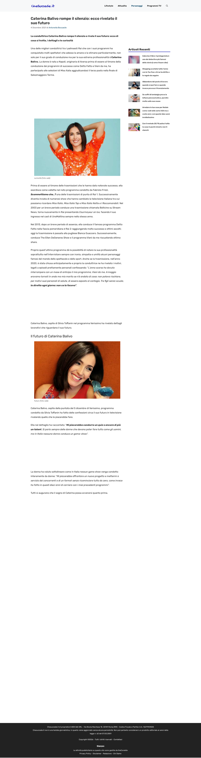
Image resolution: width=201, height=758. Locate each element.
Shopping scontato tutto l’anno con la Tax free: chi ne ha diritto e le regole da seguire (156, 72)
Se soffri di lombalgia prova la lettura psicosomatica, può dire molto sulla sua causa (155, 98)
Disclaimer (97, 754)
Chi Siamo (117, 754)
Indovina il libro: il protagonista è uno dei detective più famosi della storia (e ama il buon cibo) (155, 59)
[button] (167, 5)
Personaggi (136, 6)
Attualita (122, 6)
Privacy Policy (85, 754)
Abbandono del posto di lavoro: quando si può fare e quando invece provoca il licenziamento (155, 85)
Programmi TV (154, 6)
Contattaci (118, 739)
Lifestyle (108, 6)
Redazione (107, 754)
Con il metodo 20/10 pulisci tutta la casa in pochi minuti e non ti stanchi (156, 126)
